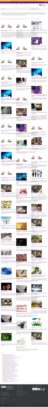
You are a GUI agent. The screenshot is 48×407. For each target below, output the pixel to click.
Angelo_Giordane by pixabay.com (12, 364)
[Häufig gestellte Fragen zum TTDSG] (6, 73)
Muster (17, 87)
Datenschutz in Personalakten (6, 115)
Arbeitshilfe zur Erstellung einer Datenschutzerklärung (25, 214)
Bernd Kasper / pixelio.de (13, 374)
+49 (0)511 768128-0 (5, 392)
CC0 (13, 354)
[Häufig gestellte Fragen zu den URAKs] (33, 389)
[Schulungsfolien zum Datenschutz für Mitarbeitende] (38, 389)
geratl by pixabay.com (9, 368)
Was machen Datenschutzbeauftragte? (22, 278)
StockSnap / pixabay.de (10, 372)
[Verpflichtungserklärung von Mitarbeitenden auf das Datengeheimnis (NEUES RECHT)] (6, 315)
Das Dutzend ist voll (19, 389)
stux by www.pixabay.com (10, 366)
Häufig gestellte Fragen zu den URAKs (7, 30)
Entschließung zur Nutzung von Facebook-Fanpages (24, 68)
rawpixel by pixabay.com (10, 362)
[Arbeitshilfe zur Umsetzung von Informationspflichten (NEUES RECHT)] (21, 173)
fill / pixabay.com (11, 356)
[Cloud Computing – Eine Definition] (21, 238)
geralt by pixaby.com (10, 367)
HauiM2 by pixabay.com (7, 359)
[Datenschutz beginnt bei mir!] (21, 338)
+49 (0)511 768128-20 (4, 393)
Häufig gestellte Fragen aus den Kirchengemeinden (24, 164)
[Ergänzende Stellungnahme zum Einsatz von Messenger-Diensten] (6, 201)
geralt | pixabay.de (9, 355)
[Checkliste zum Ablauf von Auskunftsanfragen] (6, 42)
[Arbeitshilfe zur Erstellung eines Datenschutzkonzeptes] (6, 233)
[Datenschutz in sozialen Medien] (6, 267)
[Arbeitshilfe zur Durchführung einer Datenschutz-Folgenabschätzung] (36, 137)
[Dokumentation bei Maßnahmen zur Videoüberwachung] (21, 321)
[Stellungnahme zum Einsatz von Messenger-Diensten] (21, 254)
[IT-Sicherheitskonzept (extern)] (6, 333)
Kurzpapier (17, 232)
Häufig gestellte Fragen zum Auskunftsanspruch (24, 52)
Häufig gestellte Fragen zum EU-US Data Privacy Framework (26, 30)
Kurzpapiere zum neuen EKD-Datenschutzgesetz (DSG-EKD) (25, 231)
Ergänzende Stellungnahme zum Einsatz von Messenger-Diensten (11, 209)
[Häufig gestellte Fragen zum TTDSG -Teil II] (6, 57)
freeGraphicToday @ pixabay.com (12, 369)
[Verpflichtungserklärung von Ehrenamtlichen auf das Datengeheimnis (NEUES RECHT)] (21, 285)
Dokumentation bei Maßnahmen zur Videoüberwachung (25, 329)
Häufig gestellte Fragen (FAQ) (19, 53)
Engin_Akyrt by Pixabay (13, 358)
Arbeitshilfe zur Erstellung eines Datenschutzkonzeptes (10, 241)
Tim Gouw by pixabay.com (11, 360)
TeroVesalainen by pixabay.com (12, 365)
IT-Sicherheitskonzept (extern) (6, 341)
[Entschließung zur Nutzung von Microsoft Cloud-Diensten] (6, 184)
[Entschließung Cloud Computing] (36, 332)
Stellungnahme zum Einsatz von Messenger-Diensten (24, 262)
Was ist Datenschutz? (4, 291)
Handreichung (2, 51)
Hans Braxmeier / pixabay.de (12, 375)
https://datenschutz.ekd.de (6, 395)
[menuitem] (1, 18)
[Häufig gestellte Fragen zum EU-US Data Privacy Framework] (36, 389)
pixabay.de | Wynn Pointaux (12, 371)
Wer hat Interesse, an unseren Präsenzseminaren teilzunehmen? (22, 393)
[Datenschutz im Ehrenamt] (36, 235)
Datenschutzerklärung (7, 2)
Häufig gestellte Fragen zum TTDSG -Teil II (8, 65)
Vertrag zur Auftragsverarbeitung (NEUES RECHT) (24, 86)
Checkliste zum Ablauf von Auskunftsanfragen (8, 50)
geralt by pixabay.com (10, 354)
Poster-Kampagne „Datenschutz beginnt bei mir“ (24, 313)
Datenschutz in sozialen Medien (6, 275)
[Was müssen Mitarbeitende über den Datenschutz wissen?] (21, 108)
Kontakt (2, 2)
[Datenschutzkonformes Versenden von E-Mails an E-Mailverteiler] (6, 298)
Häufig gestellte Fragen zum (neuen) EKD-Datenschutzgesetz (11, 177)
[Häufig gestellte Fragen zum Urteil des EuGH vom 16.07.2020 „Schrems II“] (6, 121)
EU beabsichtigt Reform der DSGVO (21, 395)
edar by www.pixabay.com (11, 378)
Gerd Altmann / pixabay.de (13, 376)
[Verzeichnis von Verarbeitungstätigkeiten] (36, 185)
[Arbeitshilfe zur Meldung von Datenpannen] (36, 204)
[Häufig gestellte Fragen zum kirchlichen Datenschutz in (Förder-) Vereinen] (6, 136)
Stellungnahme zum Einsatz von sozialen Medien (9, 225)
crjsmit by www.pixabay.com (13, 380)
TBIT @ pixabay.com (10, 381)
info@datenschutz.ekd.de (6, 394)
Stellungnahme (2, 101)
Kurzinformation (3, 276)
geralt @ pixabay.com (10, 357)
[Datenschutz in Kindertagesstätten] (36, 318)
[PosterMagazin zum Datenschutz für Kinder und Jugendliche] (36, 37)
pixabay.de (9, 377)
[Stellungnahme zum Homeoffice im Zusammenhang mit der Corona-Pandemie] (21, 140)
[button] (29, 4)
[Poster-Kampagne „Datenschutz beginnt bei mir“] (21, 304)
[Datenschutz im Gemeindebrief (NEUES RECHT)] (36, 300)
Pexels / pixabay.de (8, 373)
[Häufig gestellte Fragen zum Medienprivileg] (36, 123)
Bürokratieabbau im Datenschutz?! (21, 391)
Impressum (4, 2)
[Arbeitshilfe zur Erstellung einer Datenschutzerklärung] (21, 206)
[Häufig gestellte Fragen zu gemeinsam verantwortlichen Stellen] (21, 94)
